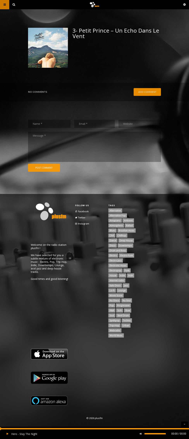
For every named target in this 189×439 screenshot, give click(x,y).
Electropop (115, 270)
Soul (112, 315)
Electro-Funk (126, 255)
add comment (147, 92)
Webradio (115, 330)
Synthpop (115, 320)
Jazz (126, 285)
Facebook (83, 211)
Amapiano (115, 220)
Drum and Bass (118, 250)
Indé (130, 275)
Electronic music (118, 265)
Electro (113, 255)
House (113, 275)
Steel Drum (123, 315)
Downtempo (125, 245)
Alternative (115, 210)
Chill (112, 235)
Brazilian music (126, 230)
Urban (126, 325)
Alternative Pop (118, 215)
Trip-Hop (114, 325)
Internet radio (117, 280)
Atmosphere (116, 225)
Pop (112, 305)
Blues (112, 230)
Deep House (126, 240)
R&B (112, 310)
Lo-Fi (112, 290)
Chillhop (121, 235)
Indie (122, 275)
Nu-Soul (127, 300)
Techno (127, 320)
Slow (127, 310)
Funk (127, 270)
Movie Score (116, 295)
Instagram (83, 223)
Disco (113, 245)
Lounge (122, 290)
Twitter (81, 217)
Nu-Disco (114, 300)
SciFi (119, 310)
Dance (113, 240)
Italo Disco (115, 285)
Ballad (129, 225)
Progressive (123, 305)
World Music (116, 335)
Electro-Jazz (116, 260)
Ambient (128, 220)
